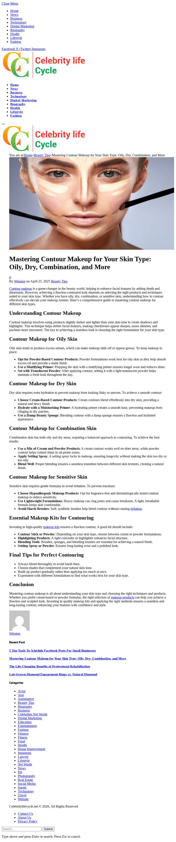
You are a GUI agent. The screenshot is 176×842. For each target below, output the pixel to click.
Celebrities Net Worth (32, 714)
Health (14, 34)
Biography (17, 30)
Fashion (15, 41)
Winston (19, 281)
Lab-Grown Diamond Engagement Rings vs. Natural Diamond (53, 674)
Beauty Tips (59, 281)
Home (14, 11)
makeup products (122, 597)
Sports (22, 787)
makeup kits (51, 527)
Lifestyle (16, 38)
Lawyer (23, 756)
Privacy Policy (28, 821)
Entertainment (27, 726)
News (14, 14)
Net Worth (25, 764)
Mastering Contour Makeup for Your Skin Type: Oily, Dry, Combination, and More (67, 658)
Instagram (24, 753)
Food (21, 741)
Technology (18, 22)
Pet (20, 772)
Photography (26, 776)
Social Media (27, 783)
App (21, 695)
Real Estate (25, 780)
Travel (22, 795)
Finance (23, 733)
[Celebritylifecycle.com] (45, 77)
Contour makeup (20, 288)
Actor (22, 691)
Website (23, 799)
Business (16, 18)
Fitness (22, 737)
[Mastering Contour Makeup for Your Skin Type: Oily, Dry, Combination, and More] (91, 248)
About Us (24, 817)
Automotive (26, 699)
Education (25, 722)
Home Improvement (31, 749)
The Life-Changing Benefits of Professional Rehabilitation (49, 666)
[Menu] (3, 124)
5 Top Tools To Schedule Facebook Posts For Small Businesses (52, 650)
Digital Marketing (22, 26)
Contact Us (25, 813)
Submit (48, 829)
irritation (136, 509)
